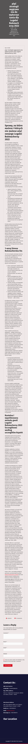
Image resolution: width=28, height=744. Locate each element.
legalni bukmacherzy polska (11, 574)
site (15, 28)
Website (5, 653)
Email (5, 647)
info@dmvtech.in (11, 710)
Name (5, 641)
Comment (6, 633)
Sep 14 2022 (7, 47)
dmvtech (9, 618)
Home (11, 28)
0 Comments (19, 618)
